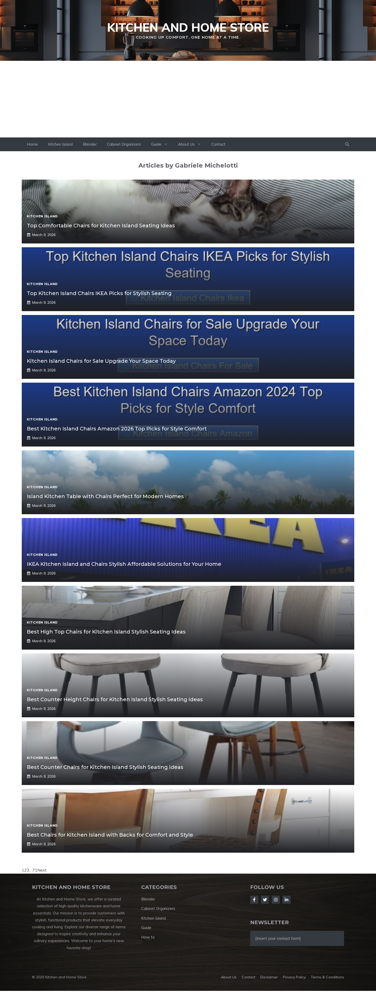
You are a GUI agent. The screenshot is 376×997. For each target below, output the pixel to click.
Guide (156, 144)
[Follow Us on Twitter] (265, 900)
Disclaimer (269, 977)
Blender (90, 144)
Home (32, 144)
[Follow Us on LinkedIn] (286, 900)
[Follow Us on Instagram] (276, 900)
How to (148, 937)
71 (34, 870)
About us (229, 977)
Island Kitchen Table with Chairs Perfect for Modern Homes (105, 496)
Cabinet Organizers (124, 144)
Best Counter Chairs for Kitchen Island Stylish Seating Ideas (105, 767)
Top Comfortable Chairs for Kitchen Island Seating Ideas (101, 225)
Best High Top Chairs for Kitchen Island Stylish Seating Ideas (106, 632)
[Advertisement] (188, 99)
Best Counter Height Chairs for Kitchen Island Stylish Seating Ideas (115, 699)
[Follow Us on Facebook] (254, 900)
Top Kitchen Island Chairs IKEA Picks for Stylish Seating (99, 293)
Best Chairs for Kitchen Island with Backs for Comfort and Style (110, 835)
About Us (186, 144)
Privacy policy (294, 977)
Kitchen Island (60, 144)
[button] (347, 144)
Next (42, 870)
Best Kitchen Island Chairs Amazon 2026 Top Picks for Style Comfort (117, 429)
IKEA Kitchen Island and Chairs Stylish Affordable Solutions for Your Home (124, 564)
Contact (218, 144)
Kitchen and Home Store (188, 27)
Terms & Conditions (327, 977)
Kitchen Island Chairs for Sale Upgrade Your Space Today (101, 361)
